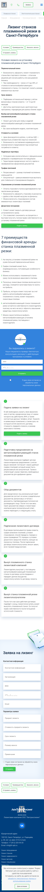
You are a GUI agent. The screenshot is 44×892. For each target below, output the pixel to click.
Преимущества (17, 47)
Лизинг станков (6, 853)
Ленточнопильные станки (30, 13)
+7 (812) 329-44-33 (18, 4)
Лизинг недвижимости (9, 856)
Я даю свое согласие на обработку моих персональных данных (31, 382)
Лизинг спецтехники (8, 862)
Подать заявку (22, 225)
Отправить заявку (9, 53)
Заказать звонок (33, 47)
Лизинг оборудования (9, 850)
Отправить (22, 373)
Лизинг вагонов (6, 859)
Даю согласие (22, 886)
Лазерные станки (9, 13)
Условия (6, 47)
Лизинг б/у (5, 865)
